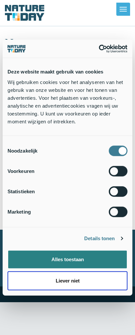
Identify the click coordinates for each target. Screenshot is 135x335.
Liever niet (68, 280)
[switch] (118, 171)
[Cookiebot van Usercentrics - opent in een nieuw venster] (98, 48)
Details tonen (99, 238)
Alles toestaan (67, 259)
